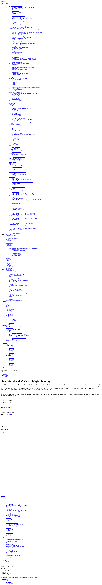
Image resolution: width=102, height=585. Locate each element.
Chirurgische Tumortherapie (18, 9)
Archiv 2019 (11, 353)
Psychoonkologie (15, 72)
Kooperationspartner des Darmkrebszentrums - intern (23, 193)
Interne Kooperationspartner (18, 208)
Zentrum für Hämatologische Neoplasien (18, 202)
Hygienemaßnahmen (16, 253)
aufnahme (14, 142)
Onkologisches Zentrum (14, 215)
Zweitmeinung (9, 268)
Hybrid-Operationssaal (17, 167)
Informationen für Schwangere (18, 250)
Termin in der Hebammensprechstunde (20, 36)
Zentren (5, 376)
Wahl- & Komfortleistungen (12, 266)
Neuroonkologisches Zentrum (15, 210)
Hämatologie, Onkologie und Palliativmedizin (19, 63)
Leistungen (14, 184)
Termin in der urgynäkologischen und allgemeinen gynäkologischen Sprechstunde (30, 29)
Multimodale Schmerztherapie (18, 150)
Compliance (8, 310)
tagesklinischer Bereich (17, 95)
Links (13, 77)
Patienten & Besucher (11, 562)
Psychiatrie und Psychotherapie (16, 130)
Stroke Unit (11, 102)
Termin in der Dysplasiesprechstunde (20, 33)
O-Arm (13, 169)
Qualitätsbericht (9, 583)
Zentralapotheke (12, 162)
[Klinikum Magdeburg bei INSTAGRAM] (15, 577)
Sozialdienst (8, 265)
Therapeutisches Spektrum (17, 49)
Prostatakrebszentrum (13, 224)
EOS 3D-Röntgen (16, 233)
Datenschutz (9, 580)
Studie (13, 227)
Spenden (8, 324)
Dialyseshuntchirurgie (16, 53)
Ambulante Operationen (17, 17)
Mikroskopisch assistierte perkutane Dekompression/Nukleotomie (26, 117)
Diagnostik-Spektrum (16, 148)
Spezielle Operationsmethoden (18, 157)
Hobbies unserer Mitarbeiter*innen (16, 318)
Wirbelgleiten (14, 109)
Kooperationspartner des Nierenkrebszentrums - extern (24, 214)
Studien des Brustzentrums (17, 180)
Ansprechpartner (15, 175)
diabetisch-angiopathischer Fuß (18, 54)
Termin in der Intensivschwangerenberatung (21, 37)
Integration (8, 341)
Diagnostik (14, 173)
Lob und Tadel (9, 259)
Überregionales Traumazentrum (16, 229)
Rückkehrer (11, 323)
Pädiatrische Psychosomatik (15, 124)
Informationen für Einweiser (18, 133)
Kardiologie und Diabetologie (15, 80)
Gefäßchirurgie (12, 51)
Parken (7, 260)
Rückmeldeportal (15, 219)
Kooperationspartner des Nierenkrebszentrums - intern (23, 213)
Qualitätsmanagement (11, 309)
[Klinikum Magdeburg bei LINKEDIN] (24, 577)
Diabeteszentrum (12, 195)
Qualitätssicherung (16, 132)
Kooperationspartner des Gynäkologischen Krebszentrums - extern (26, 200)
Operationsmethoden (16, 39)
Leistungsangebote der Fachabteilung (20, 47)
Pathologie (11, 123)
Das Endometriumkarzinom (18, 198)
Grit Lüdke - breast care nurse (18, 187)
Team (13, 185)
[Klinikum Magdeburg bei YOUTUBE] (33, 577)
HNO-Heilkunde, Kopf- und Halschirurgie (18, 78)
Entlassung (8, 244)
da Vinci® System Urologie (18, 159)
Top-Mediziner (9, 315)
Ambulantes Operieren (11, 235)
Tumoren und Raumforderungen (19, 118)
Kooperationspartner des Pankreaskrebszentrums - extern (24, 223)
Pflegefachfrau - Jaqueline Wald (19, 338)
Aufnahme (8, 240)
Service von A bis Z (10, 264)
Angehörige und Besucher (12, 238)
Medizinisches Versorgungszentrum (14, 300)
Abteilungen (6, 375)
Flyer (13, 23)
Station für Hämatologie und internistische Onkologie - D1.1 (25, 67)
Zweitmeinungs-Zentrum (17, 8)
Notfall (2, 369)
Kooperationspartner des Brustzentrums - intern (22, 179)
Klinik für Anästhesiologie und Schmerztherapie (22, 27)
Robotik (8, 263)
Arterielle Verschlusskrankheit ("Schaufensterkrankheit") (24, 58)
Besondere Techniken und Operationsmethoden (22, 18)
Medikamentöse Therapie (17, 178)
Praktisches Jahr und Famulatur (13, 329)
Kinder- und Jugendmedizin (15, 88)
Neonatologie (15, 90)
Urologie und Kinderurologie (15, 158)
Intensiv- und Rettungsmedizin (15, 275)
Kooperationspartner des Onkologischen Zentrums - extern (24, 218)
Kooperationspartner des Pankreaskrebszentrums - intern (24, 222)
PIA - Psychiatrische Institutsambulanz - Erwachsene (23, 134)
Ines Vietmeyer (12, 319)
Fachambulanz (9, 245)
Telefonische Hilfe (16, 255)
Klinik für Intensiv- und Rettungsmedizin (21, 26)
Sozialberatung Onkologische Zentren (20, 73)
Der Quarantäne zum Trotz (17, 89)
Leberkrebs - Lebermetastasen (18, 19)
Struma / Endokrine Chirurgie (18, 14)
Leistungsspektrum (16, 203)
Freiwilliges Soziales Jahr (11, 340)
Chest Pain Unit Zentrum (14, 188)
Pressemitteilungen (10, 345)
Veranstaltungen (15, 249)
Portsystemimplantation (17, 52)
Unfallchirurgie (12, 153)
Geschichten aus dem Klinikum (13, 316)
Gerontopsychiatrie (16, 139)
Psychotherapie (15, 138)
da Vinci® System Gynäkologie (19, 38)
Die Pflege (8, 306)
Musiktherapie (15, 64)
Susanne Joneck (12, 320)
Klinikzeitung (9, 355)
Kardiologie (14, 82)
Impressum (8, 582)
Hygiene (8, 246)
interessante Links (15, 22)
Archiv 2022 (11, 349)
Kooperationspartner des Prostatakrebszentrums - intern (24, 225)
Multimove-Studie (16, 105)
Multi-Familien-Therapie (17, 98)
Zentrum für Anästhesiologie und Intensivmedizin (20, 24)
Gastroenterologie (13, 46)
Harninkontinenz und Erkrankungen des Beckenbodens (24, 43)
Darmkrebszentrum (13, 189)
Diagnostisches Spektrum (17, 48)
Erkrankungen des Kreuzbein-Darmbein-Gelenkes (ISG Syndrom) (26, 112)
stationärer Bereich (16, 94)
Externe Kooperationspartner (18, 209)
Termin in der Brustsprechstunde (19, 31)
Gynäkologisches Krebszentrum (16, 197)
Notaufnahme (12, 103)
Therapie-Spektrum (16, 147)
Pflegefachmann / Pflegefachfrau (16, 336)
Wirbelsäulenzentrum (13, 232)
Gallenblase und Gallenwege (18, 21)
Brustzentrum (12, 177)
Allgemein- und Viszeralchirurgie (16, 6)
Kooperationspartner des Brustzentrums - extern (22, 182)
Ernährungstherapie (16, 66)
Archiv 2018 (11, 354)
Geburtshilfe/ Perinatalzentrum (18, 44)
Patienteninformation (16, 183)
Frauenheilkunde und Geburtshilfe (16, 28)
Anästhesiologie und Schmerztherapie (17, 273)
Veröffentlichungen (16, 256)
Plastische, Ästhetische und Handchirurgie (18, 125)
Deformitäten (14, 113)
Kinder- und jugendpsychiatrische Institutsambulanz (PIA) (24, 93)
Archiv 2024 (11, 346)
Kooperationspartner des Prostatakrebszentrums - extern (24, 228)
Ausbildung (14, 143)
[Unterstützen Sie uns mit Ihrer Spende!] (10, 500)
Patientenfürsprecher (10, 261)
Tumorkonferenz (15, 192)
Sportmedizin (14, 83)
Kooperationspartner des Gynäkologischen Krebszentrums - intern (26, 199)
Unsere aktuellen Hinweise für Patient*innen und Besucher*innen (23, 248)
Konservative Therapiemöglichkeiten (20, 174)
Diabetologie (14, 84)
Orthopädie (11, 104)
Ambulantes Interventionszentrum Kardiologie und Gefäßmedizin (26, 87)
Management (9, 305)
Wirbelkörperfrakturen (16, 114)
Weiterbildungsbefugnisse (11, 298)
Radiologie (11, 145)
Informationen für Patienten (18, 190)
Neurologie (11, 286)
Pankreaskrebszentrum (14, 220)
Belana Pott (14, 339)
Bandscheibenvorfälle (16, 115)
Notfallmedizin (12, 288)
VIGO (13, 70)
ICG (13, 168)
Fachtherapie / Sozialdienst (17, 97)
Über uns (8, 304)
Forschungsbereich (16, 99)
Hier (80, 386)
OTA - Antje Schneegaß (17, 333)
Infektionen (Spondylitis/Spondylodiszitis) (21, 107)
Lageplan (8, 258)
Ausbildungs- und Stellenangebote (13, 326)
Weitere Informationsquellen (18, 251)
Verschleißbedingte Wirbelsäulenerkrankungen (22, 108)
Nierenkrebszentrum (13, 212)
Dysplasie (14, 42)
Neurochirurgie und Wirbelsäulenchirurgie (18, 100)
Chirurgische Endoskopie (17, 12)
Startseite (3, 1)
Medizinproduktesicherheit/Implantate (14, 311)
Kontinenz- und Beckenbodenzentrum (17, 172)
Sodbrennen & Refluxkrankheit (18, 16)
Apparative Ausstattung (17, 155)
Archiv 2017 (11, 365)
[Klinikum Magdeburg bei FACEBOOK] (5, 577)
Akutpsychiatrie (15, 135)
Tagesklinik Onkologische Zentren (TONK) (21, 69)
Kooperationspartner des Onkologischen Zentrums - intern (24, 217)
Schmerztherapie (12, 149)
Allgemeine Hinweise (16, 254)
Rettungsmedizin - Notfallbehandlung (20, 154)
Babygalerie (8, 242)
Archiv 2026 (11, 356)
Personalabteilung (10, 328)
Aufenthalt (8, 239)
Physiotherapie (12, 127)
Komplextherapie (15, 137)
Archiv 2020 (11, 351)
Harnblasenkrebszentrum (14, 207)
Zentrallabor (11, 163)
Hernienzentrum (15, 11)
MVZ (4, 301)
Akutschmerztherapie (16, 152)
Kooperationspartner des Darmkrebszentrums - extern (23, 194)
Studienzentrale (9, 314)
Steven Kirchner (12, 321)
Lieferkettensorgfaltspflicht (12, 313)
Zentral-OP (11, 164)
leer (12, 128)
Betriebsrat (8, 308)
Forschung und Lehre (11, 299)
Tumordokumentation (16, 74)
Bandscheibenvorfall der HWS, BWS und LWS (22, 119)
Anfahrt (8, 237)
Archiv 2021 (11, 350)
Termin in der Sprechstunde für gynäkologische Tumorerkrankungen (27, 32)
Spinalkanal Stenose (16, 110)
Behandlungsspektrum (16, 79)
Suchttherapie (15, 140)
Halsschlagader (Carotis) (17, 61)
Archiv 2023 (11, 348)
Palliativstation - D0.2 (16, 68)
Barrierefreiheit (9, 243)
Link (8, 407)
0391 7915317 (9, 414)
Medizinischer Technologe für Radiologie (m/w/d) (20, 335)
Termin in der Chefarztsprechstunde (19, 34)
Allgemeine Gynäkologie (17, 41)
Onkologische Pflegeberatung (18, 75)
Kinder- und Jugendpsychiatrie (15, 92)
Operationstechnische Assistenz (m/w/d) (17, 331)
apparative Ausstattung (17, 62)
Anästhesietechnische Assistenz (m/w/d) (17, 334)
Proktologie (14, 13)
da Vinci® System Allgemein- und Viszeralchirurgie (23, 7)
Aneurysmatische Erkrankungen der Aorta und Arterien (24, 59)
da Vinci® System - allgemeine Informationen (22, 165)
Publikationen (15, 144)
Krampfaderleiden (16, 56)
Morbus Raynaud (15, 57)
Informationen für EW (11, 270)
